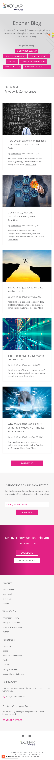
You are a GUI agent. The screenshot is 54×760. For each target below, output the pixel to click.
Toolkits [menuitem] (6, 660)
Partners (11, 61)
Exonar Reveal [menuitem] (8, 589)
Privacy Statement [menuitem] (10, 669)
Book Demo (27, 552)
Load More (27, 463)
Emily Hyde (16, 153)
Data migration (12, 66)
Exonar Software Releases (37, 66)
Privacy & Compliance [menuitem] (11, 622)
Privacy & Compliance (15, 56)
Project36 (36, 756)
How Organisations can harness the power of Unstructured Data (27, 144)
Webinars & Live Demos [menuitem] (12, 655)
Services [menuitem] (6, 603)
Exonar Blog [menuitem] (7, 646)
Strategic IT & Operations (33, 61)
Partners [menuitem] (6, 632)
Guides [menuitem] (5, 651)
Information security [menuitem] (11, 618)
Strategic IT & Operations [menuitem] (13, 627)
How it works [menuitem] (8, 594)
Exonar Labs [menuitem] (8, 599)
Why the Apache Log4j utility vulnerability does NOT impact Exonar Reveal (26, 427)
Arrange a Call (27, 560)
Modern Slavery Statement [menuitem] (13, 674)
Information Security (26, 51)
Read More (30, 164)
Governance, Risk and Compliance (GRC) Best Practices (21, 216)
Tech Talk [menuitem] (6, 665)
